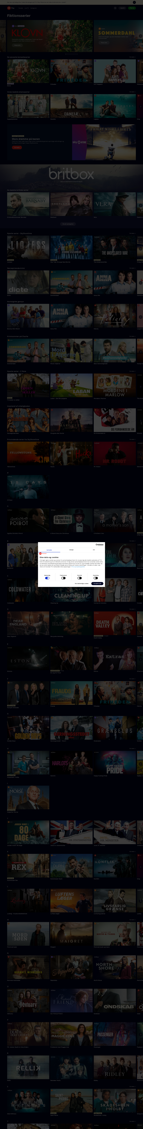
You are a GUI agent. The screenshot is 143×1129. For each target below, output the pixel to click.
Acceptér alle (97, 583)
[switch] (63, 578)
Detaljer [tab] (71, 549)
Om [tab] (94, 549)
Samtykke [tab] (49, 550)
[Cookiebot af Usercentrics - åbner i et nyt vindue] (96, 545)
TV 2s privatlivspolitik (78, 567)
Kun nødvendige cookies (81, 583)
